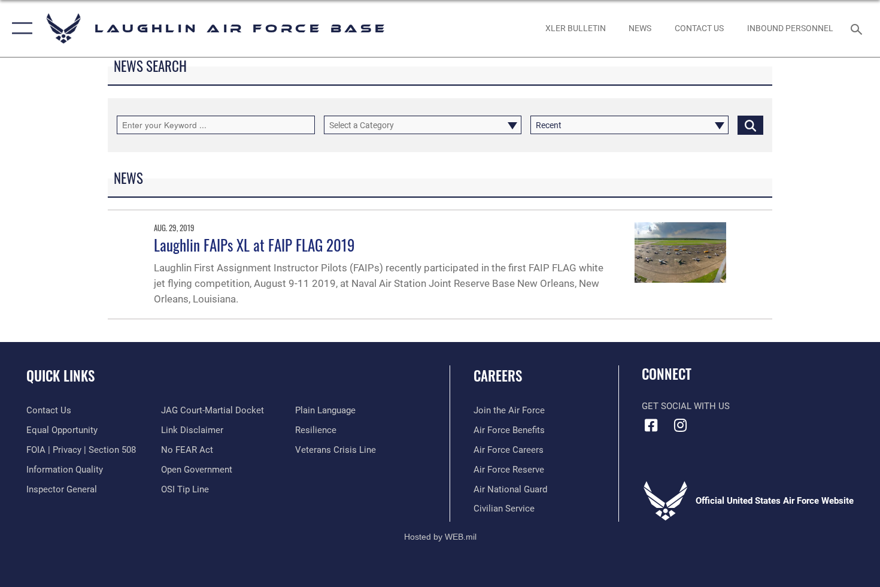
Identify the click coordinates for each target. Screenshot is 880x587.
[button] (19, 28)
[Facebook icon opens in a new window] (651, 425)
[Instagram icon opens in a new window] (681, 425)
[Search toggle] (858, 28)
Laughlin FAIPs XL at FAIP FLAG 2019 (254, 245)
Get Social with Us (686, 406)
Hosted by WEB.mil (440, 536)
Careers (498, 375)
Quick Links (60, 375)
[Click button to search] (750, 125)
